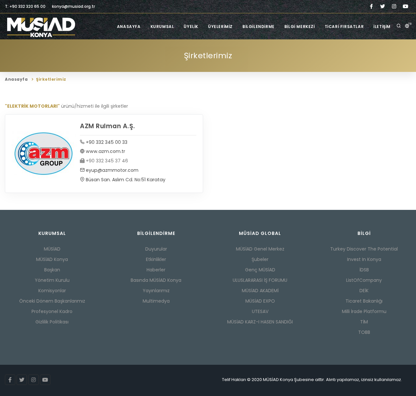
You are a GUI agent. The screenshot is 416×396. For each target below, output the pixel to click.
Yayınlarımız (156, 290)
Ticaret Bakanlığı (364, 301)
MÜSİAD (52, 249)
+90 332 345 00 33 (105, 142)
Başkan (52, 269)
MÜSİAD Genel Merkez (260, 249)
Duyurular (156, 249)
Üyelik (191, 26)
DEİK (364, 290)
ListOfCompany (364, 280)
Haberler (156, 269)
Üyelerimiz (220, 26)
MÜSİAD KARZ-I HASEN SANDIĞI (260, 322)
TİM (364, 322)
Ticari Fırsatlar (344, 26)
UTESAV (260, 311)
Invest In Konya (364, 259)
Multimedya (156, 301)
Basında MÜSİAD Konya (156, 280)
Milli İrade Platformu (364, 311)
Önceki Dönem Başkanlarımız (52, 301)
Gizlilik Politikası (52, 322)
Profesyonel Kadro (52, 311)
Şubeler (260, 259)
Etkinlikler (156, 259)
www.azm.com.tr (104, 151)
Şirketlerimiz (51, 79)
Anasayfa (129, 26)
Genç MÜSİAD (260, 269)
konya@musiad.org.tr (73, 6)
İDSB (364, 269)
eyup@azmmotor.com (111, 170)
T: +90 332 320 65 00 (25, 6)
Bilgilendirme (258, 26)
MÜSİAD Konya (52, 259)
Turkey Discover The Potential (364, 249)
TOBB (364, 332)
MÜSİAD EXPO (260, 301)
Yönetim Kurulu (52, 280)
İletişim (382, 26)
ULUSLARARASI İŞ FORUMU (260, 280)
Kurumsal (162, 26)
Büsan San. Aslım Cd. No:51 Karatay (124, 179)
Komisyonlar (52, 290)
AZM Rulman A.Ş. (107, 126)
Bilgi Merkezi (299, 26)
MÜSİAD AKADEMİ (260, 290)
